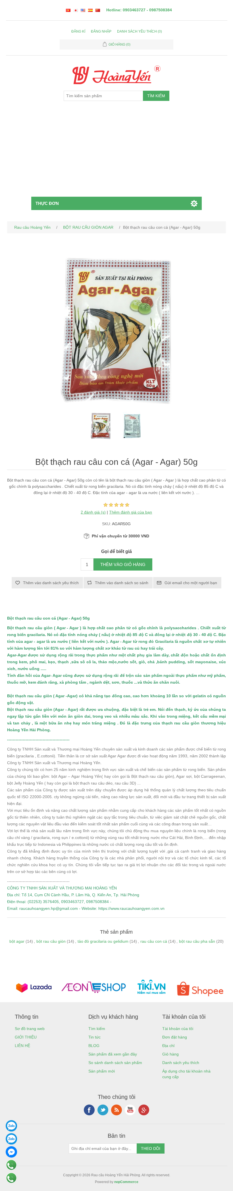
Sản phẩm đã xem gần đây (112, 1054)
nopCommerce (126, 1182)
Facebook (89, 1110)
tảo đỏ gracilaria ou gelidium (103, 941)
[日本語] (75, 10)
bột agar (16, 941)
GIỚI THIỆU (26, 1037)
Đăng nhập (101, 31)
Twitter (102, 1110)
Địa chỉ (168, 1045)
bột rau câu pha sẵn (197, 941)
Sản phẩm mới (101, 1071)
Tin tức (94, 1037)
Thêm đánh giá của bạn (130, 512)
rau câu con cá (153, 941)
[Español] (90, 10)
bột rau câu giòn (51, 941)
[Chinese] (97, 10)
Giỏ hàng (170, 1054)
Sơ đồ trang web (30, 1028)
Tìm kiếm (96, 1028)
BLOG (93, 1045)
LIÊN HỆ (22, 1045)
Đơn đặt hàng (174, 1037)
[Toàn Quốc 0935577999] (11, 1130)
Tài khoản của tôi (177, 1028)
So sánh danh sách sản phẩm (115, 1062)
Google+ (143, 1110)
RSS (116, 1110)
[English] (83, 10)
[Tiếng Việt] (68, 10)
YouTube (130, 1110)
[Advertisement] (116, 154)
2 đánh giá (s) (93, 512)
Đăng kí (78, 31)
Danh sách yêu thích (180, 1062)
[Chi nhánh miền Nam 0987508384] (11, 1143)
